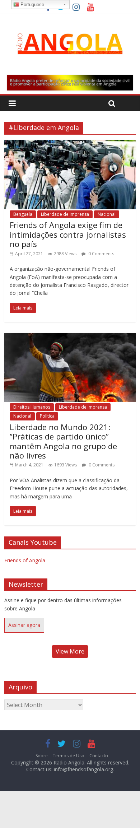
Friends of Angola (24, 560)
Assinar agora (24, 625)
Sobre (42, 756)
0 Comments (100, 254)
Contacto (98, 756)
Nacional (107, 214)
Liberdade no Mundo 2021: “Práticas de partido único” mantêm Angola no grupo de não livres (63, 441)
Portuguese (31, 4)
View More (70, 651)
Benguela (22, 214)
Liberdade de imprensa (65, 214)
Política (47, 416)
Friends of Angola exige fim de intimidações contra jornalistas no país (68, 234)
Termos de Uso (68, 756)
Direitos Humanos (31, 407)
